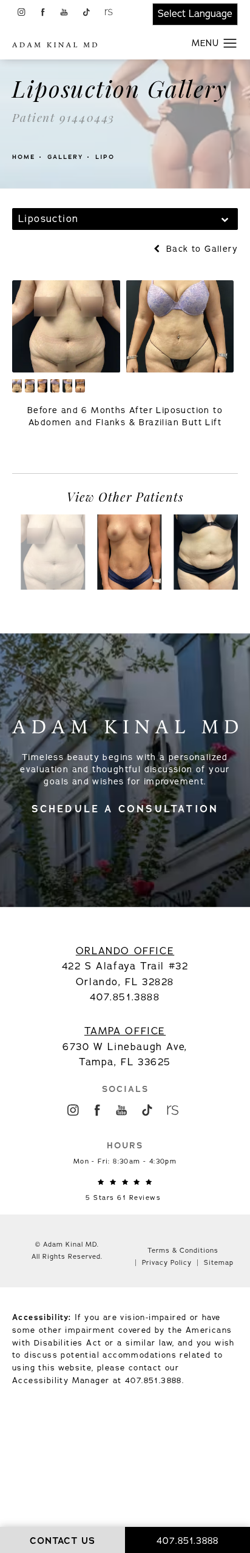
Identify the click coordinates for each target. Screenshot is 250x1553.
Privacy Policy (167, 1262)
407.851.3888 (153, 1380)
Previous (47, 451)
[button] (21, 11)
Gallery (65, 157)
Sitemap (219, 1262)
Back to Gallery (200, 249)
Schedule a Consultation (125, 809)
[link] (125, 1190)
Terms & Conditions (182, 1250)
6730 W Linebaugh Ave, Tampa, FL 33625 (124, 1047)
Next (213, 451)
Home (23, 157)
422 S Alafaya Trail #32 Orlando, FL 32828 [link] (125, 967)
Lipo (105, 157)
